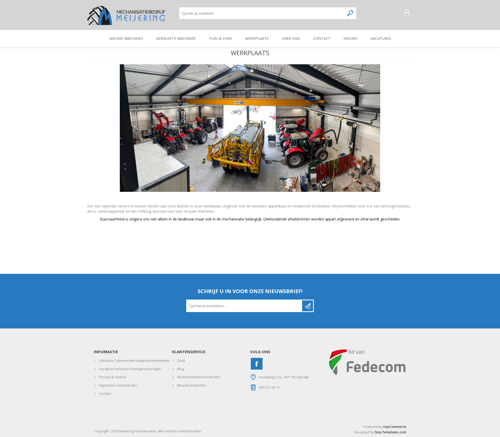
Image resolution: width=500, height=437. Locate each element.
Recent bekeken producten (198, 377)
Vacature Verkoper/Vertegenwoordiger (130, 368)
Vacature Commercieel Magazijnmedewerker (134, 360)
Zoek (181, 360)
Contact (105, 393)
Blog (180, 368)
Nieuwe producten (191, 385)
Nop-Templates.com (390, 432)
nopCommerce (394, 426)
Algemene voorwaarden (118, 385)
